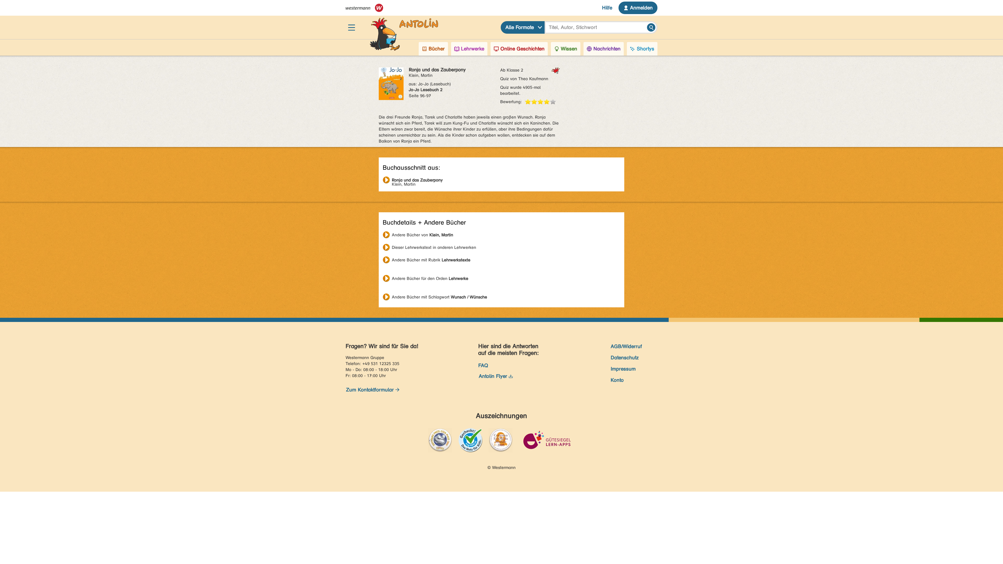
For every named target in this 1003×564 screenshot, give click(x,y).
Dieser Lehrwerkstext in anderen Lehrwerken (434, 247)
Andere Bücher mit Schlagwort (439, 297)
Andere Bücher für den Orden (430, 278)
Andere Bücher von (422, 234)
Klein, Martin (417, 181)
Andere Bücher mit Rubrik (431, 259)
